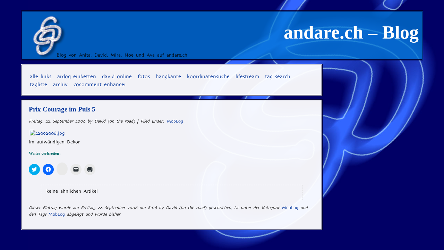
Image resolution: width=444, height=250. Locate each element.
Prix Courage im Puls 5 (62, 109)
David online (117, 76)
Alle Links (40, 76)
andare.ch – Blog (351, 32)
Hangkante (168, 76)
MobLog (175, 121)
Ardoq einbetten (76, 76)
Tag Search (277, 76)
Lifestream (247, 76)
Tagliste (38, 84)
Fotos (144, 76)
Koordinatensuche (208, 76)
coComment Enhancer (100, 84)
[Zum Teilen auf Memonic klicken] (62, 168)
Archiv (60, 84)
